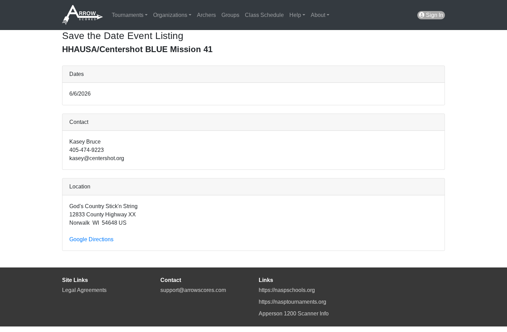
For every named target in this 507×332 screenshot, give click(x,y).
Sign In (434, 15)
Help (295, 15)
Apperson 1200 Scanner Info (294, 313)
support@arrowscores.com (193, 290)
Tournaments (127, 15)
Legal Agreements (84, 290)
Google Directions (91, 239)
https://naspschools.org (287, 290)
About (318, 15)
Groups (230, 15)
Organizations (170, 15)
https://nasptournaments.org (292, 302)
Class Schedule (264, 15)
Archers (206, 15)
